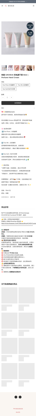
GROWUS (5, 197)
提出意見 (18, 412)
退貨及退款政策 (19, 408)
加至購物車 (18, 103)
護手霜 (13, 197)
